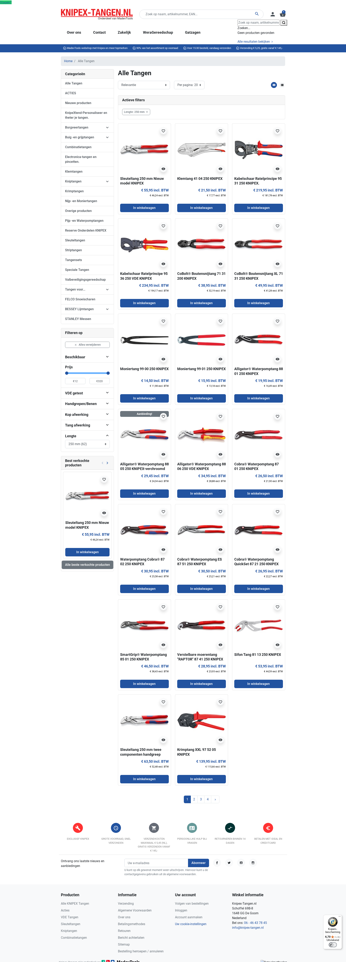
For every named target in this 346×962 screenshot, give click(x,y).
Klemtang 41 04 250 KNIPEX (199, 178)
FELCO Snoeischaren (80, 299)
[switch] (333, 944)
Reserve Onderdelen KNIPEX (85, 230)
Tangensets (73, 260)
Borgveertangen (76, 127)
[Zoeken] (283, 23)
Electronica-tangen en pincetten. (81, 159)
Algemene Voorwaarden (135, 910)
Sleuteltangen (75, 240)
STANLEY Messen (78, 319)
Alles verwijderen (87, 344)
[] (107, 436)
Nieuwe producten (78, 103)
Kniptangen (73, 181)
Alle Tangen (73, 83)
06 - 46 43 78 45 (255, 923)
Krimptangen (74, 191)
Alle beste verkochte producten (87, 565)
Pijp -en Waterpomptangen (84, 221)
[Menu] (339, 917)
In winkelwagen (87, 552)
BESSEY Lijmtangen (79, 309)
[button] (282, 14)
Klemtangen (73, 171)
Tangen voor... (75, 289)
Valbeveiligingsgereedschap (85, 280)
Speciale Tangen (77, 270)
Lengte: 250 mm (136, 111)
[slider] (66, 373)
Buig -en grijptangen (79, 137)
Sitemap (124, 944)
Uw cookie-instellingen (190, 924)
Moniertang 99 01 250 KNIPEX (201, 369)
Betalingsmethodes (131, 924)
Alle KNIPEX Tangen (75, 903)
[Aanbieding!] (144, 435)
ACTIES (70, 93)
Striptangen (73, 250)
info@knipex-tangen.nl (248, 928)
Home (68, 61)
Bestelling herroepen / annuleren (141, 951)
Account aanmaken (188, 917)
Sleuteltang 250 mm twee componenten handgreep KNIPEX (140, 754)
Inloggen (181, 910)
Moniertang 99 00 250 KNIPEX (144, 369)
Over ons (124, 917)
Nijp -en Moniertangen (81, 201)
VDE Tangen (69, 917)
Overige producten (78, 211)
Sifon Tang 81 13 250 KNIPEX (257, 654)
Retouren (124, 931)
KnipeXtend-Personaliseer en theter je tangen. (86, 115)
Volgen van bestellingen (192, 903)
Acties (65, 910)
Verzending (126, 903)
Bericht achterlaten (131, 938)
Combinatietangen (78, 147)
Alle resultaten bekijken (254, 42)
